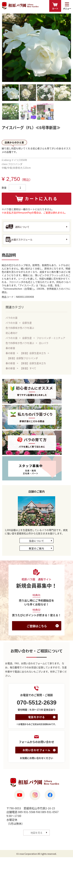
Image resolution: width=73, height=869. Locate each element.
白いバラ (43, 343)
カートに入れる (41, 198)
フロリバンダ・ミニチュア (50, 338)
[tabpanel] (36, 47)
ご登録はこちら (37, 626)
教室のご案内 (36, 548)
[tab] (10, 93)
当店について (36, 540)
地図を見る (36, 832)
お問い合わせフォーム (37, 750)
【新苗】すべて (28, 368)
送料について (22, 226)
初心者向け (11, 332)
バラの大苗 (11, 317)
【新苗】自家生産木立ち (33, 353)
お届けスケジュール (21, 239)
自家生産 (27, 322)
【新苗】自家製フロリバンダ (22, 358)
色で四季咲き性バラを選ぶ (20, 327)
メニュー (67, 8)
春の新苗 (10, 348)
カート (55, 8)
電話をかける (36, 717)
